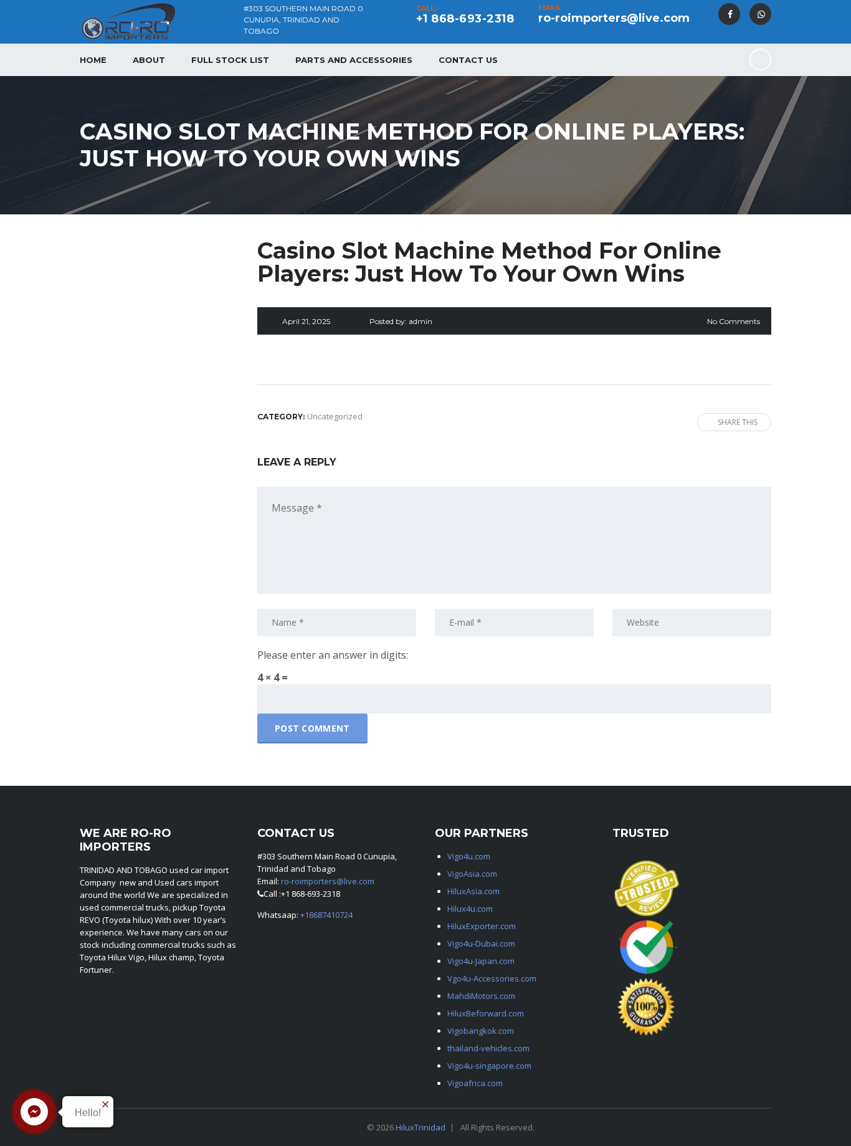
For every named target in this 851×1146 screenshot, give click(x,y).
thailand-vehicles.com (489, 1048)
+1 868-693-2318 (465, 19)
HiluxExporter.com (481, 926)
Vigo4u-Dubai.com (481, 943)
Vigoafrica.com (475, 1083)
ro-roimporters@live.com (614, 18)
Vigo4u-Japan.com (481, 961)
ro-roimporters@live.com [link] (327, 881)
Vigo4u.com (468, 856)
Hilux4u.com (470, 908)
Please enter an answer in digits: (332, 655)
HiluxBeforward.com (485, 1013)
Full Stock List (230, 60)
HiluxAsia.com (473, 891)
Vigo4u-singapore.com (489, 1065)
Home (93, 60)
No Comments (733, 321)
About (149, 60)
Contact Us (468, 60)
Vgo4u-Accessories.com (491, 978)
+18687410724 (326, 914)
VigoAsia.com (472, 873)
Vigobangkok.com (480, 1030)
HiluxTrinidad (420, 1127)
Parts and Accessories (353, 60)
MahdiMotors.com (481, 995)
